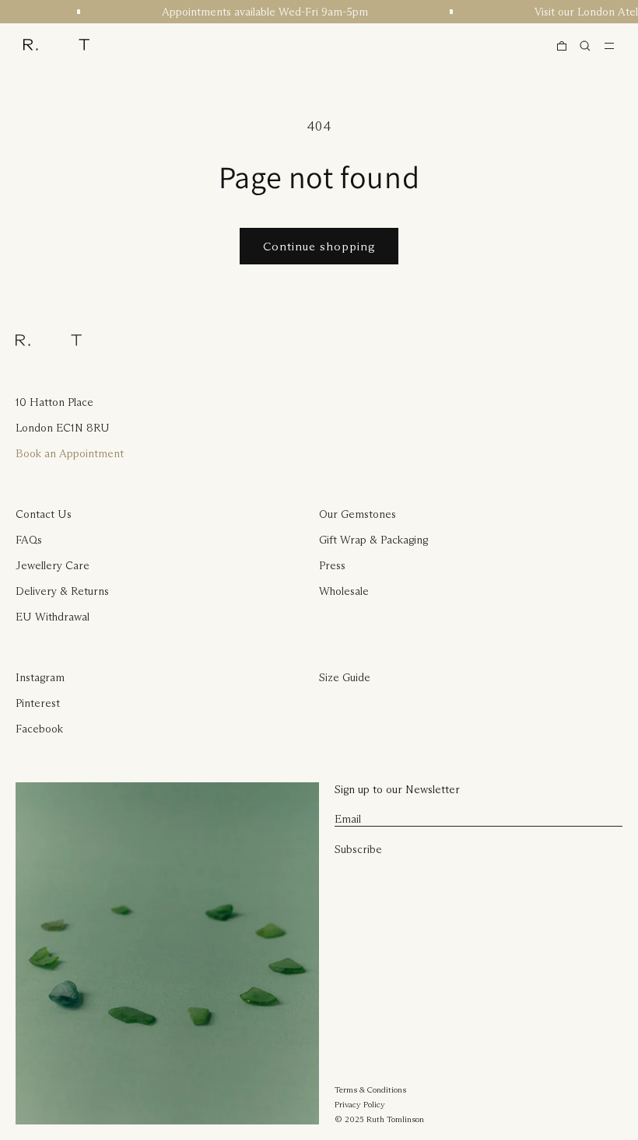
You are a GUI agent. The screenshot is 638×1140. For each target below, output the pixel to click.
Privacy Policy (360, 1104)
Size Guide (344, 677)
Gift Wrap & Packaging (373, 540)
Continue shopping (319, 246)
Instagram (40, 677)
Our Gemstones (357, 514)
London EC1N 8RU (63, 428)
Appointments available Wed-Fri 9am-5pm (261, 12)
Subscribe (358, 849)
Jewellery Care (52, 565)
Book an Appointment (70, 453)
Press (332, 565)
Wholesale (344, 591)
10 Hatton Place (54, 402)
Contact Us (44, 514)
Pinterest (38, 703)
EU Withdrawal (52, 617)
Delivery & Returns (62, 591)
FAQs (29, 540)
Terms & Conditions (370, 1089)
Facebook (39, 729)
